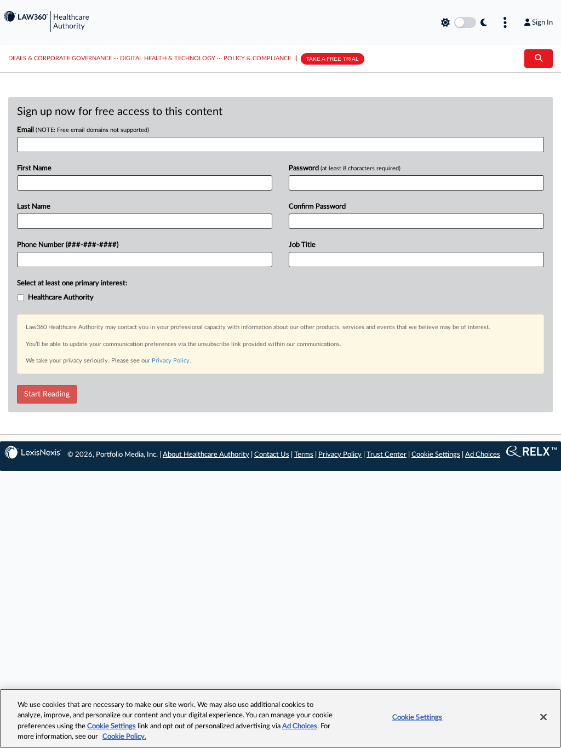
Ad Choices (482, 454)
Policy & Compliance (257, 58)
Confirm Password (317, 206)
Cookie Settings (435, 454)
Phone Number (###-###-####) (67, 245)
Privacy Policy (171, 361)
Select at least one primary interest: (72, 283)
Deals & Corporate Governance (60, 58)
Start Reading (47, 394)
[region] (280, 718)
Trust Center (387, 454)
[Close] (543, 717)
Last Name (33, 206)
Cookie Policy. (124, 736)
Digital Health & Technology (167, 58)
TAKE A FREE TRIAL (332, 59)
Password (344, 168)
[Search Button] (538, 58)
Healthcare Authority (61, 297)
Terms (303, 454)
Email (83, 130)
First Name (34, 168)
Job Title (302, 245)
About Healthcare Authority (206, 454)
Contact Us (271, 454)
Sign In (542, 22)
